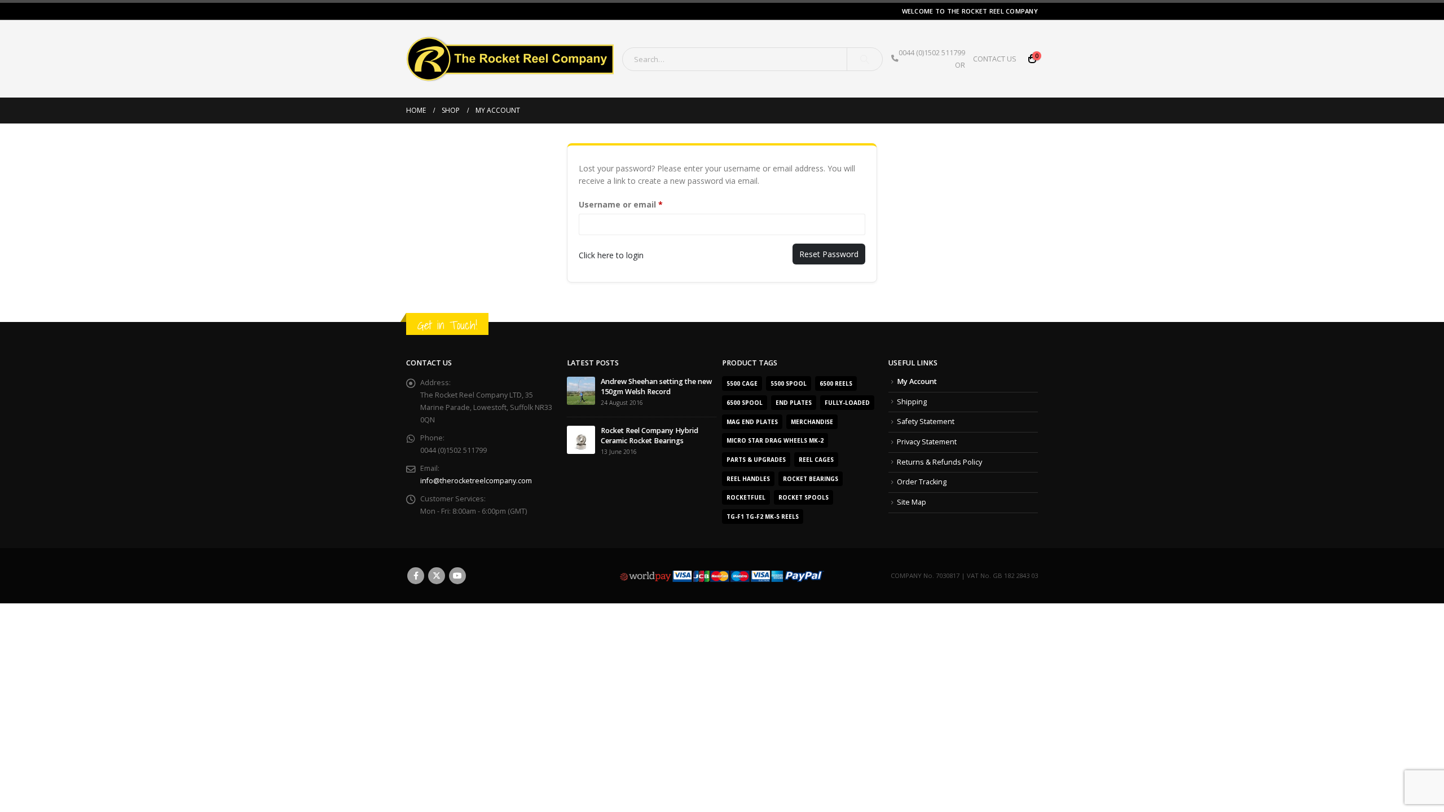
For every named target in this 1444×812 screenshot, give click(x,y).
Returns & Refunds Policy (939, 462)
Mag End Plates (752, 422)
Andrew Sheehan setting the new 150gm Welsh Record (656, 386)
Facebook (415, 575)
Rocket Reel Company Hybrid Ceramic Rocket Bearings (649, 435)
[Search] (864, 59)
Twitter (436, 575)
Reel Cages (816, 460)
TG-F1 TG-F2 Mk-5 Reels (763, 516)
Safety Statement (925, 421)
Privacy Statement (927, 442)
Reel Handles (748, 479)
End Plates (794, 403)
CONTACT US (994, 59)
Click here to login (611, 255)
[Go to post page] (581, 390)
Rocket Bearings (810, 479)
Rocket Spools (803, 497)
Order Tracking (921, 482)
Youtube (457, 575)
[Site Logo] (510, 59)
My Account (917, 381)
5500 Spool (789, 383)
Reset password (829, 254)
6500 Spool (745, 403)
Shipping (912, 402)
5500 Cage (742, 383)
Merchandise (812, 422)
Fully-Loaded (847, 403)
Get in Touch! (447, 325)
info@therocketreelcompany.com (476, 481)
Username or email (638, 204)
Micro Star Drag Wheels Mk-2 (775, 440)
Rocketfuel (746, 497)
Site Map (911, 502)
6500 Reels (836, 383)
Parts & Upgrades (756, 460)
